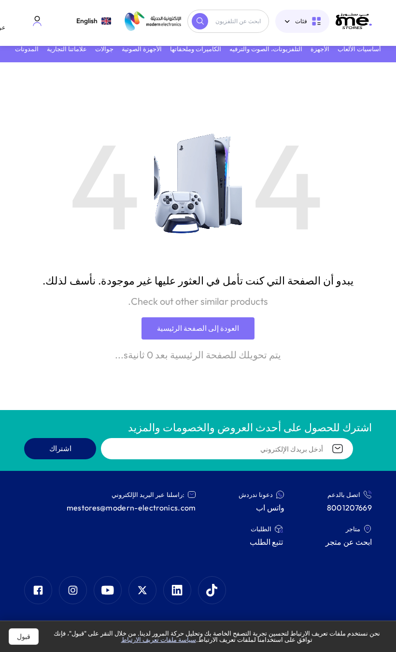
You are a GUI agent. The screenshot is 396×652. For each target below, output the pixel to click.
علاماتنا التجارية (67, 49)
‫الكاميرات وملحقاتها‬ (195, 49)
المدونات (27, 49)
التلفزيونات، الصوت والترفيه (265, 49)
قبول (23, 636)
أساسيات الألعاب (359, 49)
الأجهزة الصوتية (142, 49)
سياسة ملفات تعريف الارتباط (158, 639)
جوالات (104, 49)
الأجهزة (320, 49)
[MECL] (354, 21)
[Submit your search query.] (200, 21)
